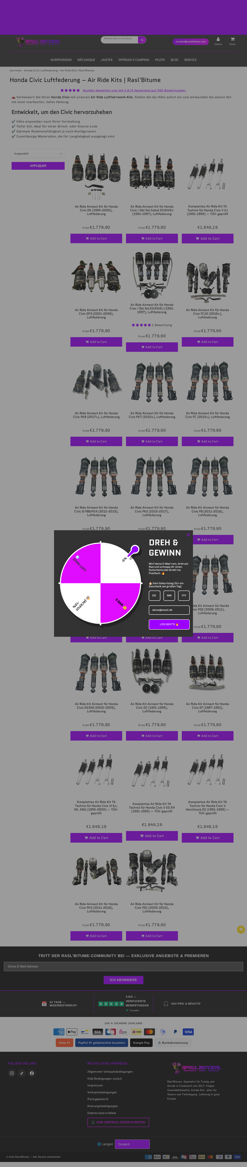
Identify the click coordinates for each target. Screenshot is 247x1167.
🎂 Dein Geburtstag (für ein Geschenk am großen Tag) (166, 585)
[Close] (188, 535)
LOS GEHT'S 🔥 (169, 624)
